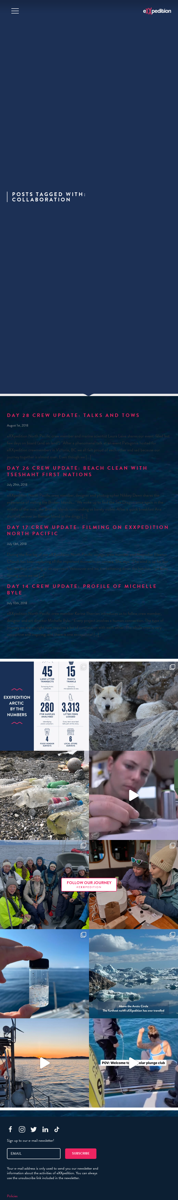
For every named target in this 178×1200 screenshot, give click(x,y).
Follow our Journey (89, 884)
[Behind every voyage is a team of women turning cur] (44, 706)
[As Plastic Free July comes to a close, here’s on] (44, 795)
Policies (12, 1196)
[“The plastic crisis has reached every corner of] (44, 973)
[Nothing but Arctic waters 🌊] (44, 1063)
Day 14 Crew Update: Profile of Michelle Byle (82, 590)
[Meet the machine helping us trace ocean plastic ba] (133, 795)
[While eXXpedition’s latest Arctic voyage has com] (133, 884)
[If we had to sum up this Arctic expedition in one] (44, 884)
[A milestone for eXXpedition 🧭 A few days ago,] (133, 973)
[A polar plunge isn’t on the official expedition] (133, 1063)
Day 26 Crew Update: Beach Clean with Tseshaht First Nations (77, 471)
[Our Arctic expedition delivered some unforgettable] (133, 706)
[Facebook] (10, 1129)
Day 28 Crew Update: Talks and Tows (73, 415)
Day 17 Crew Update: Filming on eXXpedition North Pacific (88, 531)
